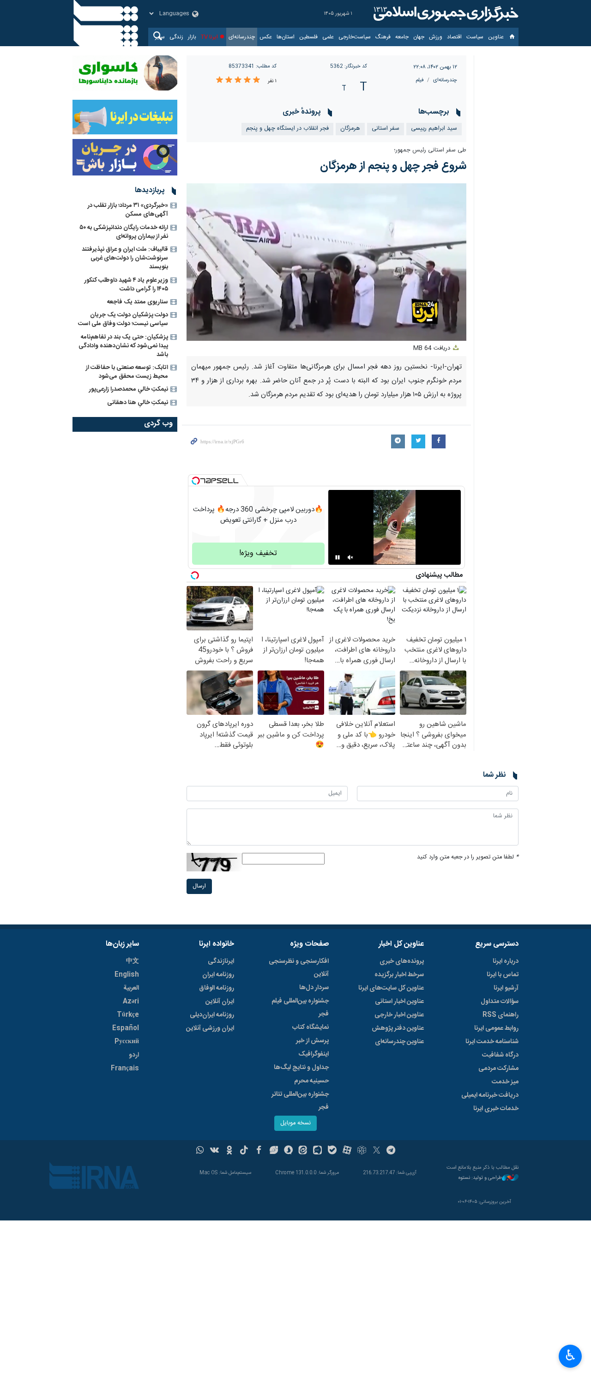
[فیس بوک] (259, 1151)
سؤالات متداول (500, 1001)
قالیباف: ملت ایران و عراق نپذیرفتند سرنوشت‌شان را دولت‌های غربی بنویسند (125, 258)
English (127, 974)
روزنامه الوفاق (216, 988)
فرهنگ (383, 37)
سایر (160, 37)
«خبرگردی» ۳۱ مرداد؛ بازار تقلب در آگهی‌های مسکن (128, 209)
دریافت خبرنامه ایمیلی (490, 1095)
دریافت (432, 348)
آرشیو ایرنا (506, 988)
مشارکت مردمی (498, 1068)
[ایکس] (376, 1151)
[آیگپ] (317, 1151)
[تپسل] (195, 480)
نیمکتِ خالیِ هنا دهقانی (137, 403)
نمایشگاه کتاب (310, 1027)
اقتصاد (454, 37)
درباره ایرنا (506, 961)
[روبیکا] (362, 1151)
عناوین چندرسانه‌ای (399, 1041)
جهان (418, 37)
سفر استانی (385, 128)
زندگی (176, 37)
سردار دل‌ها (314, 987)
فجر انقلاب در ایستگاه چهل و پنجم (287, 128)
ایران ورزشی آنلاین (210, 1028)
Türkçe (128, 1015)
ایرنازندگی (221, 961)
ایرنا (445, 14)
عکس (265, 37)
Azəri (131, 1001)
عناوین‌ (496, 37)
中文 (132, 961)
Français (125, 1068)
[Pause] (337, 557)
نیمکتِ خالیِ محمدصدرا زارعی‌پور (128, 389)
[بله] (332, 1151)
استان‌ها (286, 37)
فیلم (420, 80)
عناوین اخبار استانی (399, 1001)
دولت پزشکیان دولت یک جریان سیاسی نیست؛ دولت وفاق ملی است (123, 319)
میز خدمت (505, 1081)
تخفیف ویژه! (258, 553)
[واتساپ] (200, 1151)
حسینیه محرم (311, 1081)
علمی (328, 37)
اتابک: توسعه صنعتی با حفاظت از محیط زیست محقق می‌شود (127, 371)
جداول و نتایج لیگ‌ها (301, 1067)
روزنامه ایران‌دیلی (212, 1015)
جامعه (402, 37)
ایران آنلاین (219, 1001)
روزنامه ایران (218, 974)
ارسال (199, 886)
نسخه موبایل (295, 1123)
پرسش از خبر (312, 1040)
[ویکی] (214, 1151)
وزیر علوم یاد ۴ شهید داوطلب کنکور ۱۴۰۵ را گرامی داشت (126, 284)
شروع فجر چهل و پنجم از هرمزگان (393, 166)
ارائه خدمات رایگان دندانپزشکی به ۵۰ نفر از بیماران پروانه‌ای (123, 232)
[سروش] (288, 1151)
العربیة (131, 988)
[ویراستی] (273, 1151)
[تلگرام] (391, 1151)
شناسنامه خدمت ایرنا (492, 1041)
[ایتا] (303, 1151)
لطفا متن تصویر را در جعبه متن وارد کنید (468, 857)
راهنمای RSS (500, 1015)
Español (125, 1028)
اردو (134, 1055)
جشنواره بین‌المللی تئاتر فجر (300, 1101)
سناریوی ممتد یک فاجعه (137, 302)
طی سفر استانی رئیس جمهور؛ (430, 150)
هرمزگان (350, 128)
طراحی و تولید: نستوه (480, 1178)
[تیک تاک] (244, 1151)
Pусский (127, 1041)
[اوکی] (229, 1151)
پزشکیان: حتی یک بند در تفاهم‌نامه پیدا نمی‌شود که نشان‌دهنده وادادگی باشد (123, 346)
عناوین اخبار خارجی (399, 1015)
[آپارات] (347, 1151)
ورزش (435, 37)
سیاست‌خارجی (354, 37)
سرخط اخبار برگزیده (399, 974)
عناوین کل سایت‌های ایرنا (391, 988)
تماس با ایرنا (503, 974)
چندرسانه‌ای (242, 37)
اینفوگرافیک (313, 1054)
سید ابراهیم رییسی (434, 128)
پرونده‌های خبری (402, 961)
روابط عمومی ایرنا (496, 1028)
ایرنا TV (209, 37)
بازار (192, 37)
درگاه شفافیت (500, 1055)
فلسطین (308, 37)
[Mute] (350, 557)
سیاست (474, 37)
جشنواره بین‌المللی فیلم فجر (300, 1008)
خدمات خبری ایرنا (496, 1108)
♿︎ (570, 1355)
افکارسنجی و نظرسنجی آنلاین (299, 968)
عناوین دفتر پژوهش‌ (398, 1028)
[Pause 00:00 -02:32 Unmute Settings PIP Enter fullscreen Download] (327, 262)
